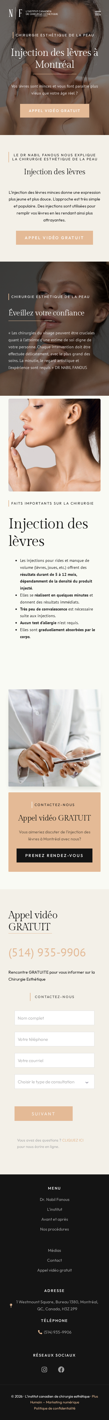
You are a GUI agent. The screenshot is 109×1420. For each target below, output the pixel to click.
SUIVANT (44, 1114)
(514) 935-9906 (47, 952)
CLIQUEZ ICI (72, 1140)
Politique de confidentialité (54, 1408)
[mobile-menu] (93, 13)
